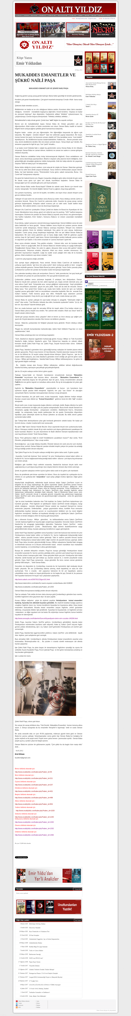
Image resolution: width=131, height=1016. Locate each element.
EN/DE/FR (72, 15)
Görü (53, 34)
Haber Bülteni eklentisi (23, 1001)
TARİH (80, 15)
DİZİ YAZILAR (62, 15)
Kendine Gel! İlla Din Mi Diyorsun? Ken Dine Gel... (96, 123)
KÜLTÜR (34, 15)
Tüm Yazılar (78, 920)
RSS (19, 1007)
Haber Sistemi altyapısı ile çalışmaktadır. (106, 1010)
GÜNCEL (19, 15)
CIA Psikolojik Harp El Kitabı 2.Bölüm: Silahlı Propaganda (94, 163)
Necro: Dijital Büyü (103, 34)
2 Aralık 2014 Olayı (91, 104)
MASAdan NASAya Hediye (93, 94)
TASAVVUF (42, 15)
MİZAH (93, 15)
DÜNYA (26, 15)
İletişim (38, 1005)
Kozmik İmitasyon (91, 174)
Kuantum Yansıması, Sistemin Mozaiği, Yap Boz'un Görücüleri (95, 153)
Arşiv (37, 1001)
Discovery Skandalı (78, 34)
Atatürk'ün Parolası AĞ (92, 114)
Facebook (20, 1005)
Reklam (38, 1007)
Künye (38, 1003)
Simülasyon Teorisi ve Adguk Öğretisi (96, 144)
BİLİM (87, 15)
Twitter (20, 1003)
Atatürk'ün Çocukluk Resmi (93, 134)
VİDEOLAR (51, 15)
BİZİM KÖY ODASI (104, 15)
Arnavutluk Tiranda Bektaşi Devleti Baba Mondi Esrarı (96, 83)
